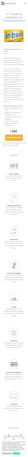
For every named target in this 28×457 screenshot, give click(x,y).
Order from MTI (14, 137)
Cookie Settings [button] (7, 453)
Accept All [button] (16, 453)
